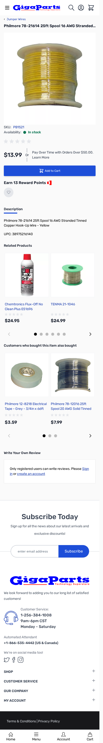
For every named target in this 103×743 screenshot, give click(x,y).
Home (10, 739)
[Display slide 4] (53, 334)
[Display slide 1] (35, 334)
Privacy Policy (49, 721)
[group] (18, 141)
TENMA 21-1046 (63, 304)
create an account (31, 474)
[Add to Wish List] (8, 192)
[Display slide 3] (47, 334)
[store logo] (39, 8)
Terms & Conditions (22, 721)
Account (63, 739)
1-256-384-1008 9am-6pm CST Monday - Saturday (38, 621)
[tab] (13, 211)
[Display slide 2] (41, 334)
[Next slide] (90, 334)
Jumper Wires (15, 19)
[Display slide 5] (58, 334)
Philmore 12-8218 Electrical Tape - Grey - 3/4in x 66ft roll (26, 409)
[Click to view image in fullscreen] (50, 79)
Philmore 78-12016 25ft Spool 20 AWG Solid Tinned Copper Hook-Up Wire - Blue (72, 409)
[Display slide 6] (64, 334)
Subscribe (74, 551)
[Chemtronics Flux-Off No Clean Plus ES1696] (27, 275)
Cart (90, 739)
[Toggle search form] (71, 7)
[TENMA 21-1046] (73, 275)
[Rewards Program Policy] (49, 182)
